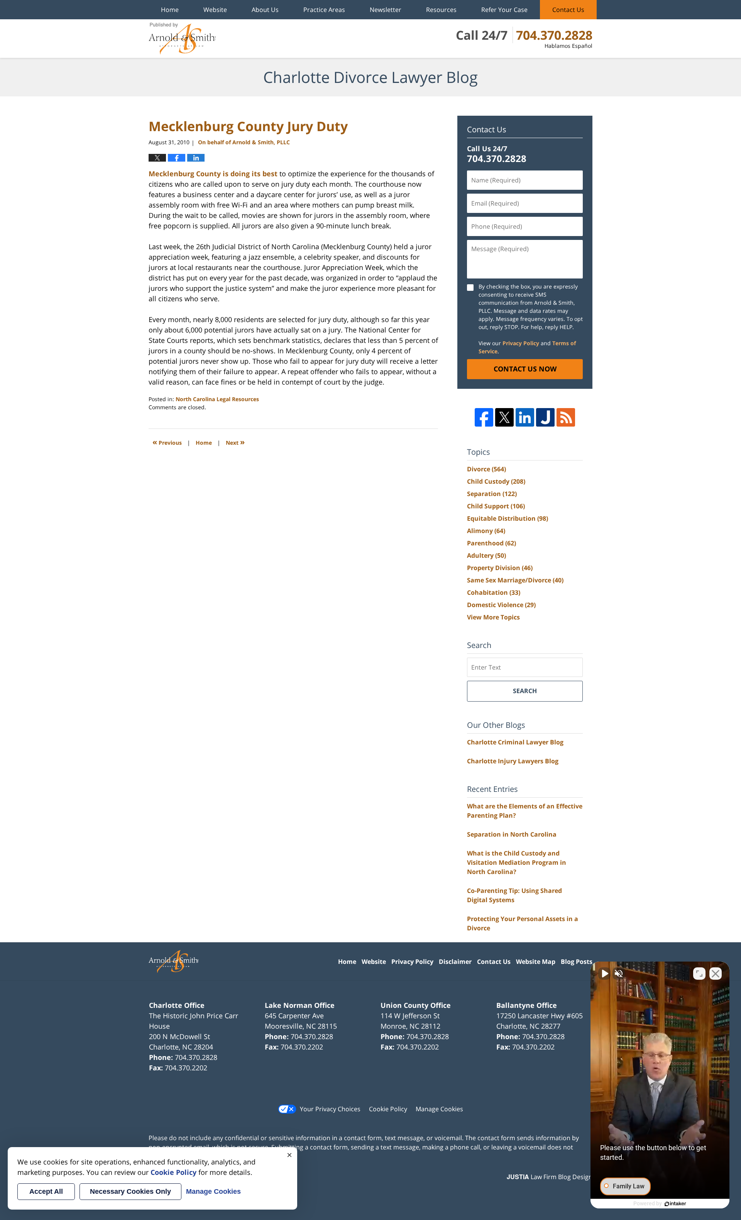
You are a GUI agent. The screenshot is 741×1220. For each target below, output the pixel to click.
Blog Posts (576, 961)
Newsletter (385, 9)
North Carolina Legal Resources (217, 399)
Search (525, 691)
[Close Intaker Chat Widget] (715, 973)
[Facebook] (484, 417)
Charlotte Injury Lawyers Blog (512, 761)
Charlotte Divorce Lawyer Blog (182, 38)
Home (170, 9)
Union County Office (416, 1005)
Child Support (496, 506)
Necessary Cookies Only (130, 1191)
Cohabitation (493, 592)
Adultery (486, 555)
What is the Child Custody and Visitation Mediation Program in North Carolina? (516, 862)
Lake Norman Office (300, 1005)
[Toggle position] (699, 973)
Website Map (535, 961)
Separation (492, 493)
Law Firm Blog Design (549, 1177)
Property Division (500, 568)
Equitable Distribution (507, 518)
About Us (265, 9)
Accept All (46, 1191)
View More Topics (493, 617)
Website (215, 9)
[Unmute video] (604, 973)
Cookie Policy (388, 1109)
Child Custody (496, 481)
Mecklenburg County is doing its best (214, 173)
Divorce (486, 469)
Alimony (486, 530)
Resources (441, 9)
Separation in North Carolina (512, 834)
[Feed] (566, 417)
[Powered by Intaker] (675, 1203)
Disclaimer (455, 961)
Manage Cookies (439, 1109)
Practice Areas (324, 9)
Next (235, 442)
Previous (167, 442)
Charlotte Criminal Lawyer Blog (515, 742)
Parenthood (491, 543)
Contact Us (568, 9)
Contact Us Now (525, 368)
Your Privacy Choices (330, 1109)
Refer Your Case (504, 9)
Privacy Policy (520, 343)
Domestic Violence (501, 605)
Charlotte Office (177, 1005)
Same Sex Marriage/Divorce (515, 580)
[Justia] (545, 417)
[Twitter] (504, 417)
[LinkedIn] (525, 417)
